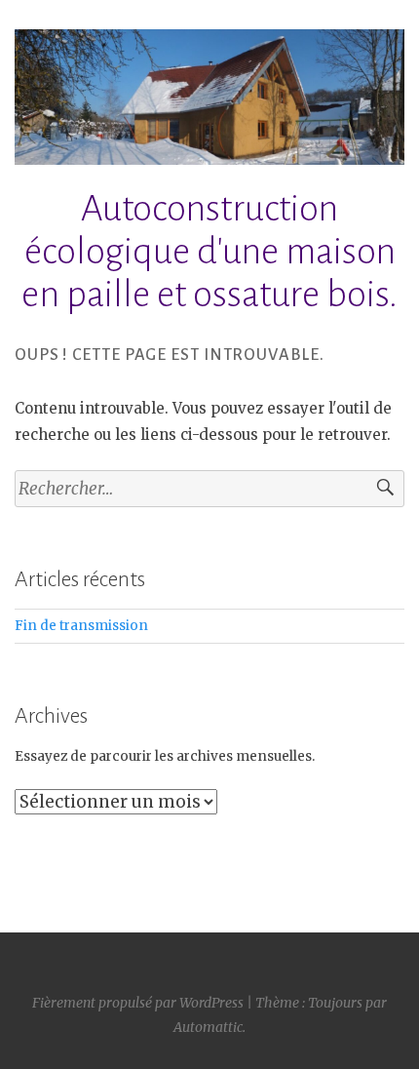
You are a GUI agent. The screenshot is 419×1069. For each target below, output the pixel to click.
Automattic (208, 1027)
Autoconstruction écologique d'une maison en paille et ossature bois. (209, 251)
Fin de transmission (81, 625)
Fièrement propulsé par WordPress (138, 1002)
